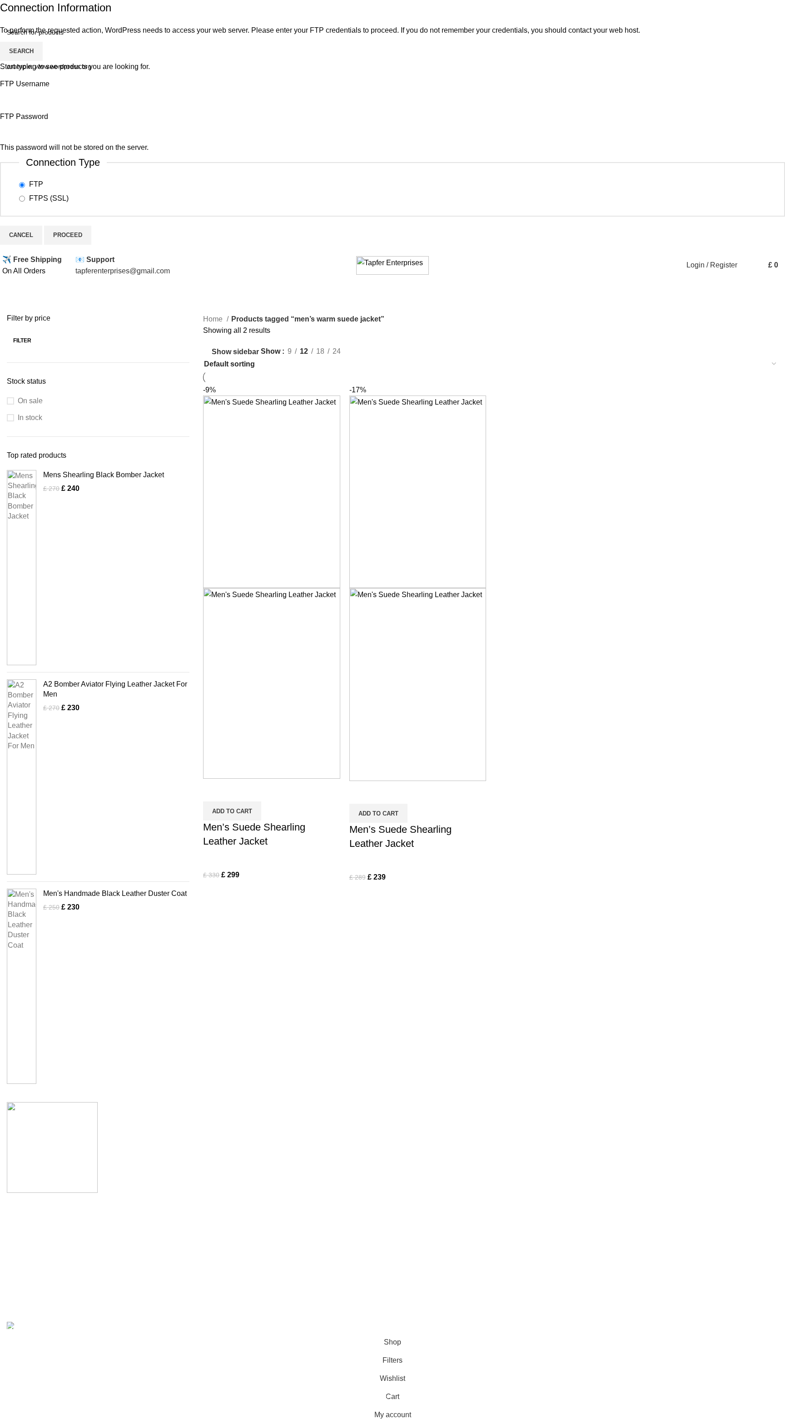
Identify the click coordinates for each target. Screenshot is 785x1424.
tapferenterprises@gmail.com (122, 271)
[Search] (746, 265)
